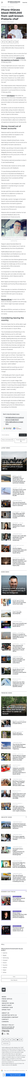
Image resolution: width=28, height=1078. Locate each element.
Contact (5, 1019)
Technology (16, 558)
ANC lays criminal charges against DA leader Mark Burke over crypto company (19, 808)
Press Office (7, 999)
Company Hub (7, 1007)
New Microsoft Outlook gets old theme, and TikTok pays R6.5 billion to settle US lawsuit (14, 710)
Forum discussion (20, 439)
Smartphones (17, 765)
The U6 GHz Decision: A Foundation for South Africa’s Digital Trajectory (19, 747)
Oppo (4, 970)
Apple (4, 955)
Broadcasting (17, 679)
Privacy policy (8, 1025)
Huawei (5, 960)
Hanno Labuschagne (8, 22)
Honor (5, 962)
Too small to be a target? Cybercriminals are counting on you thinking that (18, 851)
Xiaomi (5, 967)
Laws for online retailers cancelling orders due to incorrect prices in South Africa (12, 465)
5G (13, 610)
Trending (5, 705)
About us (5, 1013)
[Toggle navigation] (2, 2)
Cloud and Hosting (18, 545)
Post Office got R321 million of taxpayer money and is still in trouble (19, 516)
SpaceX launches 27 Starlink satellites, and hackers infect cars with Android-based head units (19, 562)
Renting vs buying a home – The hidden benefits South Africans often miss (19, 783)
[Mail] (17, 41)
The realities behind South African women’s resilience (19, 900)
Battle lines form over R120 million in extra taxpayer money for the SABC (19, 796)
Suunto (5, 965)
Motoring (15, 522)
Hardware (16, 643)
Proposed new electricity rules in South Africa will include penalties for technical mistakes (19, 480)
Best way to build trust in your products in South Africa (20, 625)
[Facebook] (3, 1039)
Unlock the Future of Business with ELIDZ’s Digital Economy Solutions (19, 826)
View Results (14, 980)
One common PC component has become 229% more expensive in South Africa (19, 648)
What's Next (7, 1005)
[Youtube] (17, 1039)
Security (15, 720)
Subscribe (23, 435)
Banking (3, 6)
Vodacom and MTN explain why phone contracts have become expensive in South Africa (19, 771)
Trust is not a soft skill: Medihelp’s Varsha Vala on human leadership (19, 538)
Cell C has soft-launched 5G (17, 612)
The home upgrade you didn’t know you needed (19, 838)
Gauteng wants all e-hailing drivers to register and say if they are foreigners (13, 590)
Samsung (6, 958)
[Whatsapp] (10, 1039)
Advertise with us (9, 1015)
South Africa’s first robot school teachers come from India (19, 602)
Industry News (17, 500)
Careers (5, 1021)
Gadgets (15, 488)
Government (16, 511)
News (4, 996)
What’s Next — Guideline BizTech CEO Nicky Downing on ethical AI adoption (20, 915)
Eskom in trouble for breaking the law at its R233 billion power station (20, 636)
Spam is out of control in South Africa (19, 722)
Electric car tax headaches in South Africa (19, 526)
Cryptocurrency (17, 803)
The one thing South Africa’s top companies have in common (20, 504)
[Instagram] (21, 1039)
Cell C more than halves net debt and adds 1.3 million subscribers (19, 660)
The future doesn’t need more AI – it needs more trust (18, 929)
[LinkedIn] (9, 41)
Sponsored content (10, 1017)
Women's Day (17, 896)
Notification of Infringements (8, 1027)
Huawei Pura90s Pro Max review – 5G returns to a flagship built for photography (19, 865)
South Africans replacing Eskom (18, 733)
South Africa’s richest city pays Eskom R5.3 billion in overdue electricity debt (19, 758)
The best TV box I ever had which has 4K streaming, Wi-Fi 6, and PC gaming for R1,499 (19, 492)
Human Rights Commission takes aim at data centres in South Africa (20, 551)
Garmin (5, 953)
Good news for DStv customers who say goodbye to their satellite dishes (19, 684)
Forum (4, 1001)
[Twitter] (6, 41)
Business (5, 460)
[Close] (26, 1070)
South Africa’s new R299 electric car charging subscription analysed (19, 672)
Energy (15, 475)
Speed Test (6, 1009)
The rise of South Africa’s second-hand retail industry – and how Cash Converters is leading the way (19, 878)
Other (4, 972)
